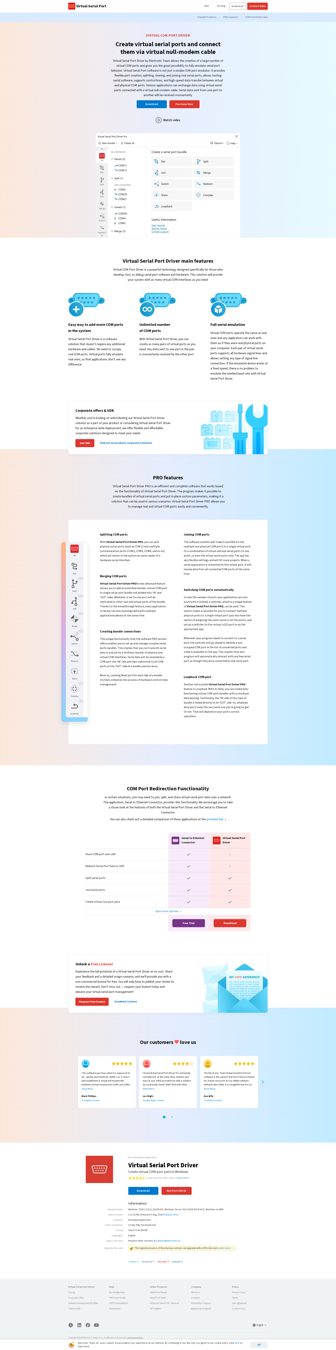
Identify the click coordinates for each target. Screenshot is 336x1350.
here (237, 1343)
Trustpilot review (91, 1100)
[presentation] (73, 1082)
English (260, 1325)
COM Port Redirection (256, 17)
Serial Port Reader (158, 1292)
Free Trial (189, 923)
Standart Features (206, 17)
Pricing (221, 6)
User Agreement (239, 1303)
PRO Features (230, 17)
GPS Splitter (155, 1308)
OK (259, 1344)
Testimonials (74, 1308)
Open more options (166, 911)
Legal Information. (135, 1337)
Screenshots (114, 1308)
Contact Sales (257, 6)
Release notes (170, 1214)
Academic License (125, 1001)
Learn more (182, 1178)
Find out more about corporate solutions (126, 443)
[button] (164, 1117)
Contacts (195, 1297)
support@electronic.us (168, 1241)
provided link (214, 819)
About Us (195, 1292)
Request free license (92, 1002)
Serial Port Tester (158, 1297)
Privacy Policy (239, 1292)
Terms (235, 1297)
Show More (87, 1089)
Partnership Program (201, 1303)
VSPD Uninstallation (118, 1303)
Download (237, 6)
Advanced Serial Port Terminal (164, 1303)
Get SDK (85, 443)
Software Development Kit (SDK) (83, 1303)
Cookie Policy (238, 1308)
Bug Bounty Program (201, 1308)
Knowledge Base (117, 1292)
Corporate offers (76, 1297)
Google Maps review (153, 1100)
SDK (206, 6)
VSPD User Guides (117, 1297)
